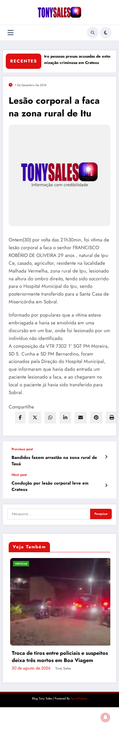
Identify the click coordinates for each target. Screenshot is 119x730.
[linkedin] (65, 417)
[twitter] (35, 417)
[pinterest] (96, 417)
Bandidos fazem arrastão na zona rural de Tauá (54, 461)
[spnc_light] (105, 32)
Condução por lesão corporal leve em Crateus (50, 486)
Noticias (20, 564)
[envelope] (81, 417)
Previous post (22, 449)
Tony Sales (62, 668)
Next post (19, 475)
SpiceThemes (79, 698)
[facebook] (20, 417)
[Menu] (10, 33)
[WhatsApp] (50, 417)
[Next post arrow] (106, 485)
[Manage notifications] (105, 717)
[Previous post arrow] (106, 456)
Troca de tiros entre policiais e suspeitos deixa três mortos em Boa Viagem (58, 657)
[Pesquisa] (92, 32)
